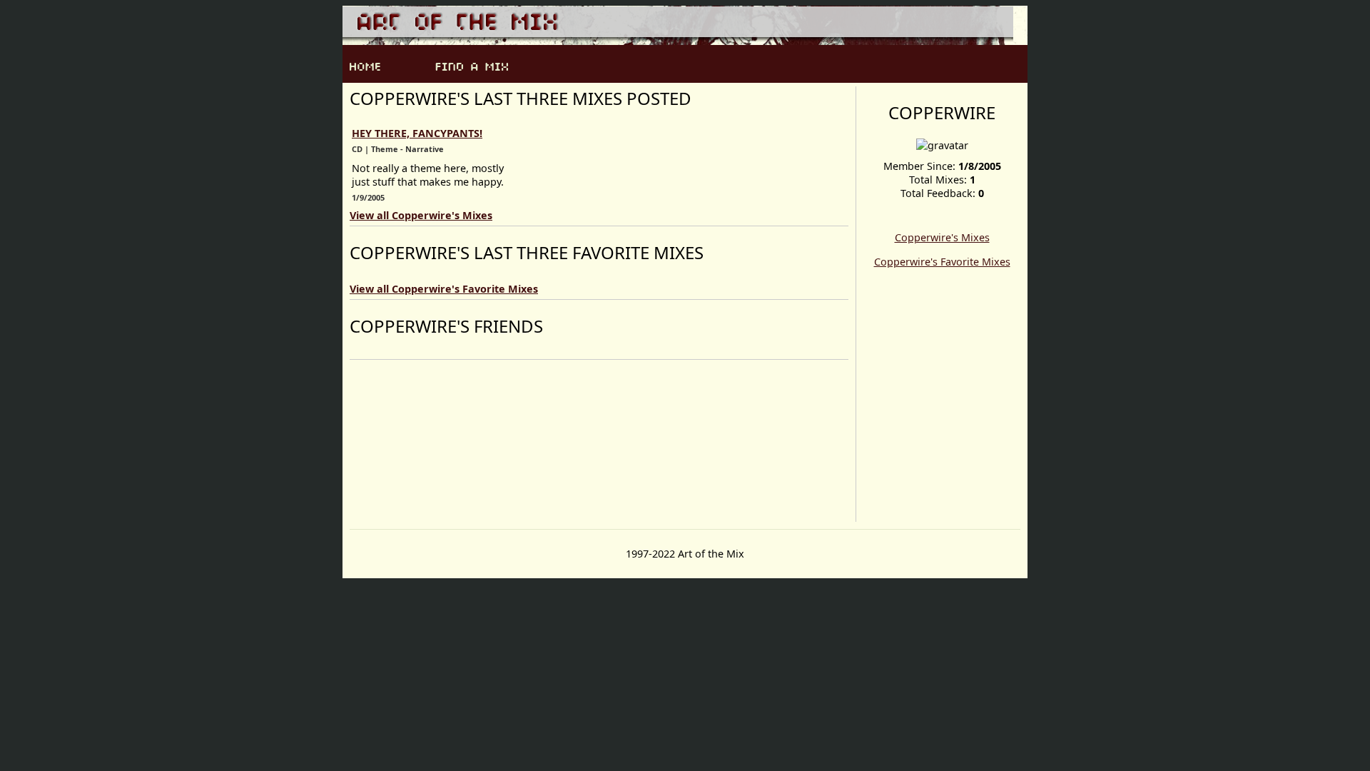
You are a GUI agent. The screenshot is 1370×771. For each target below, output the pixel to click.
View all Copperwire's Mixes (421, 215)
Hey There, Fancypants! (417, 133)
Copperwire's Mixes (942, 237)
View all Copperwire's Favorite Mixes (444, 289)
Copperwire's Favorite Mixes (942, 261)
